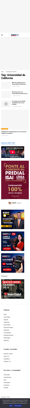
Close (10, 405)
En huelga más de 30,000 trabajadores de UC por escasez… (18, 102)
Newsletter (7, 382)
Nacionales (7, 325)
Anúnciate (7, 374)
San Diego (7, 317)
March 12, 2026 (16, 86)
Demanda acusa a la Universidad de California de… (20, 92)
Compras (6, 385)
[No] (28, 403)
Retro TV (6, 356)
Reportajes (7, 338)
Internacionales (8, 327)
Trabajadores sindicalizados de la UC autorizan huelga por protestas (13, 132)
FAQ (5, 380)
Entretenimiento (8, 335)
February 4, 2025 (16, 95)
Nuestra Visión (8, 353)
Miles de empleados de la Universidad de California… (19, 83)
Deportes (6, 330)
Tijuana (6, 319)
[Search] (28, 35)
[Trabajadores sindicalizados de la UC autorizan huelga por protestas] (15, 120)
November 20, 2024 (17, 106)
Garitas (6, 387)
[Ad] (15, 16)
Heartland (7, 359)
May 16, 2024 (5, 135)
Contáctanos (7, 377)
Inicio (5, 314)
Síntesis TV (7, 361)
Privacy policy (18, 405)
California (5, 128)
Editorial (6, 340)
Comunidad (7, 332)
